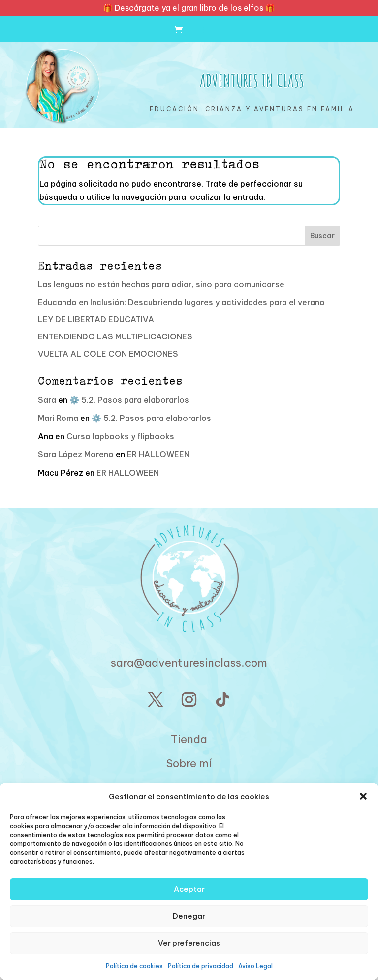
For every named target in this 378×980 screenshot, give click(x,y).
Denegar (189, 916)
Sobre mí (189, 763)
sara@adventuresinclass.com (189, 663)
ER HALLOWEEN (158, 454)
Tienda (189, 739)
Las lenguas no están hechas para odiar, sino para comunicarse (161, 284)
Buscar (322, 235)
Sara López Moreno (76, 454)
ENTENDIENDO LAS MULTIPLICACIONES (115, 336)
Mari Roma (58, 418)
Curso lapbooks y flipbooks (120, 436)
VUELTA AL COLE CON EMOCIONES (108, 354)
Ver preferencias (189, 943)
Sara (47, 400)
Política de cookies (134, 966)
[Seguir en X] (155, 699)
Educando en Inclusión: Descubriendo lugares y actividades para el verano (181, 302)
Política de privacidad (200, 966)
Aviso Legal (255, 966)
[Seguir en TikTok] (222, 699)
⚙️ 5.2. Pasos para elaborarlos (129, 400)
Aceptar (189, 889)
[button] (363, 796)
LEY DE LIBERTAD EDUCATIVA (96, 319)
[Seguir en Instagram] (189, 699)
